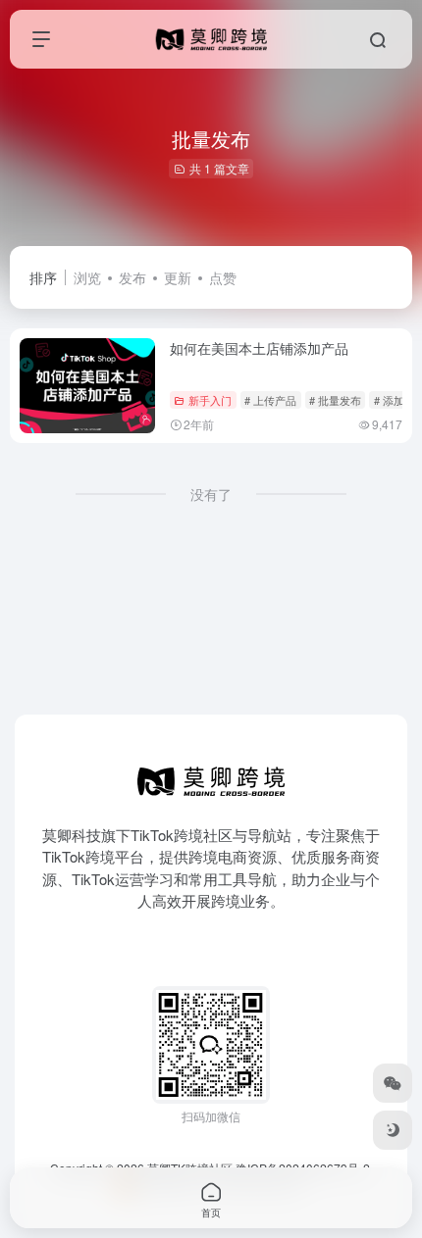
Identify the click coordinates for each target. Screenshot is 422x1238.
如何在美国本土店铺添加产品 (259, 348)
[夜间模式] (392, 1130)
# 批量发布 (335, 400)
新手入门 (210, 400)
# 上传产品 (270, 400)
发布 (132, 277)
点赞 (223, 277)
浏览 (87, 277)
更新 (177, 277)
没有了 (211, 494)
